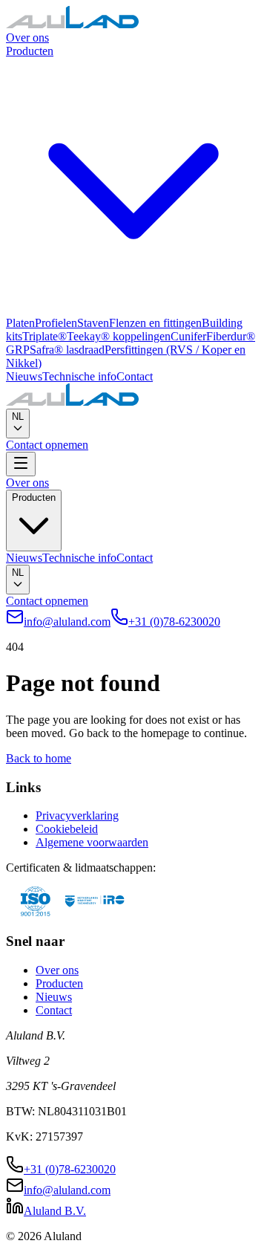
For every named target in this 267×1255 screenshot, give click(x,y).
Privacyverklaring (77, 815)
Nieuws (24, 376)
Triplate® (44, 336)
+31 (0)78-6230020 (174, 621)
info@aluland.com (67, 621)
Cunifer (188, 336)
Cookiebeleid (67, 829)
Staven (93, 323)
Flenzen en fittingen (155, 323)
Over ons (27, 37)
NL (18, 416)
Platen (20, 323)
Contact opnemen (47, 444)
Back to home (38, 758)
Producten (59, 983)
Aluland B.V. (55, 1210)
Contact (134, 376)
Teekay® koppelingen (119, 336)
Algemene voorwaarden (92, 842)
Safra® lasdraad (67, 349)
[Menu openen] (21, 464)
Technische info (79, 376)
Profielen (56, 323)
